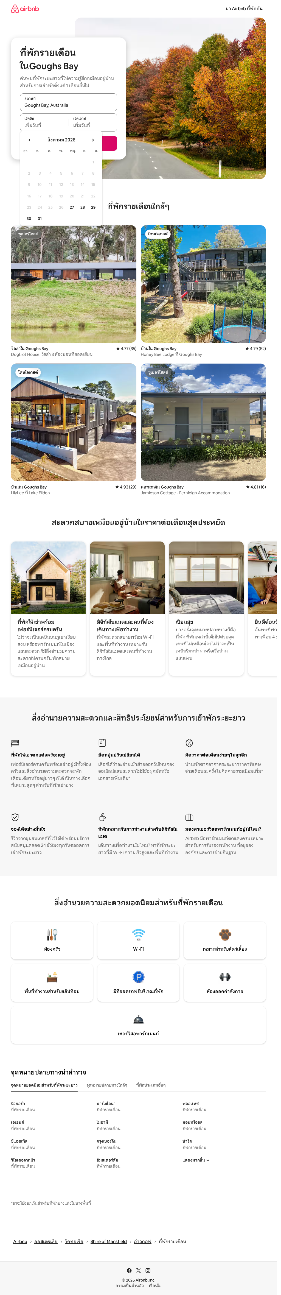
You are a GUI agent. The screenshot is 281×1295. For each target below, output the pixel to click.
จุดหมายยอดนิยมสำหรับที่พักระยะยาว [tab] (44, 1085)
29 (93, 207)
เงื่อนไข (155, 1285)
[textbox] (44, 125)
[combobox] (68, 105)
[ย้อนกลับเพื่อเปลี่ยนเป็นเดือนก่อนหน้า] (29, 140)
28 (82, 207)
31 (40, 218)
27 (72, 207)
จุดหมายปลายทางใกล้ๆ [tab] (106, 1085)
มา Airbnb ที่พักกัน (244, 9)
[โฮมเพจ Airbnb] (25, 8)
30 (29, 218)
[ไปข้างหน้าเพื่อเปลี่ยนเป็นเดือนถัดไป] (92, 140)
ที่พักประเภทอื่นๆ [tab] (151, 1085)
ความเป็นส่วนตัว (130, 1285)
